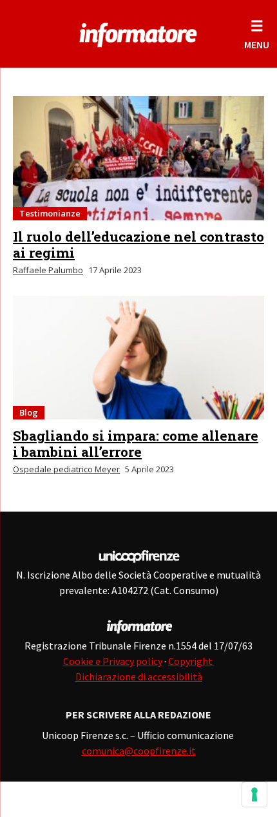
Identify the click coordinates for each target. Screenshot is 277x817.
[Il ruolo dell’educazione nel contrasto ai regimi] (138, 158)
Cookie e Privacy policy (112, 661)
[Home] (138, 32)
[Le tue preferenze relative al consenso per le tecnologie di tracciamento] (254, 794)
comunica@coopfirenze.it (139, 750)
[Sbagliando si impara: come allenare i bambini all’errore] (138, 358)
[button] (256, 34)
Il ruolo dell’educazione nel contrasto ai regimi (138, 244)
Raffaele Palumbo (48, 270)
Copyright (191, 661)
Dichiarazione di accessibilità (138, 676)
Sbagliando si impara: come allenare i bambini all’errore (135, 444)
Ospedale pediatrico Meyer (66, 469)
